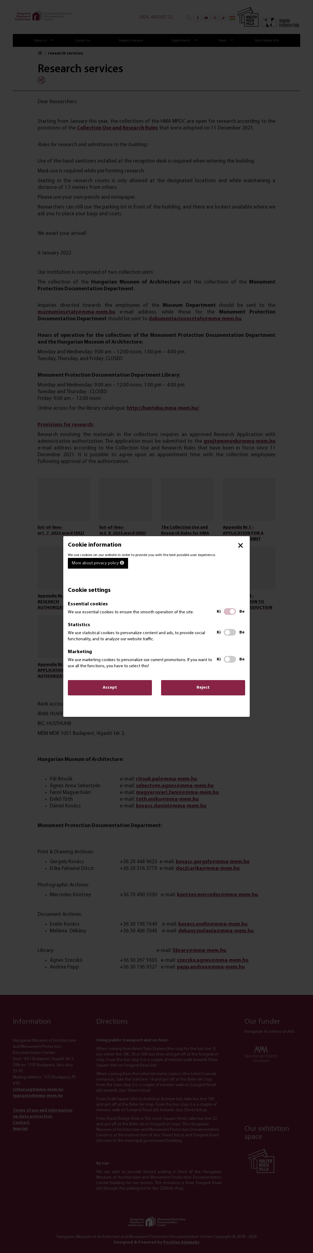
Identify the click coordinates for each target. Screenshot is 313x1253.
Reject (203, 687)
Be (242, 611)
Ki (219, 611)
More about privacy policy (96, 563)
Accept (110, 687)
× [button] (240, 545)
